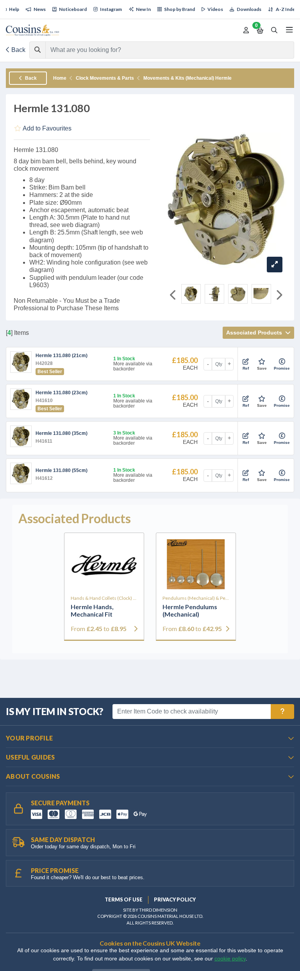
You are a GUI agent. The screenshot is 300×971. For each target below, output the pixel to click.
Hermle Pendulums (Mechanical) (189, 610)
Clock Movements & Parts (105, 78)
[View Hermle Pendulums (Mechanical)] (195, 564)
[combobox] (162, 50)
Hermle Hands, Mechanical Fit (92, 610)
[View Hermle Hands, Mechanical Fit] (104, 564)
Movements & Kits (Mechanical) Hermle (187, 78)
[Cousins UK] (32, 30)
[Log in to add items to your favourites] (261, 362)
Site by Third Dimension (150, 909)
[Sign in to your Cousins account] (246, 30)
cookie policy (230, 959)
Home (59, 78)
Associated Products (255, 332)
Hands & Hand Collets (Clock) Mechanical (104, 598)
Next (279, 295)
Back (17, 49)
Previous (173, 295)
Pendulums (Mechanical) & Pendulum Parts (195, 598)
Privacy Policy (175, 899)
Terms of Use (124, 899)
